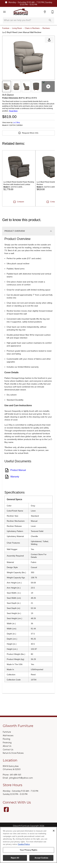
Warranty (14, 476)
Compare (20, 202)
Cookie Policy (24, 844)
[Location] (45, 12)
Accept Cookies (41, 858)
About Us (7, 746)
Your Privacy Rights (28, 850)
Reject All (15, 858)
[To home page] (20, 12)
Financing (7, 742)
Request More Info (30, 133)
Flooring (6, 739)
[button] (4, 12)
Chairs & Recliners (32, 28)
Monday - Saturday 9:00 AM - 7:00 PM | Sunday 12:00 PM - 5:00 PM (30, 3)
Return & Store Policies (13, 753)
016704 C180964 (16, 125)
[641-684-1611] (52, 12)
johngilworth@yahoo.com (21, 778)
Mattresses (8, 735)
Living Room (17, 28)
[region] (28, 845)
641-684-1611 (15, 774)
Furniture (5, 28)
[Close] (54, 831)
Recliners (46, 28)
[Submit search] (50, 20)
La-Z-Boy (16, 122)
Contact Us (8, 749)
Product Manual (18, 470)
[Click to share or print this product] (49, 40)
